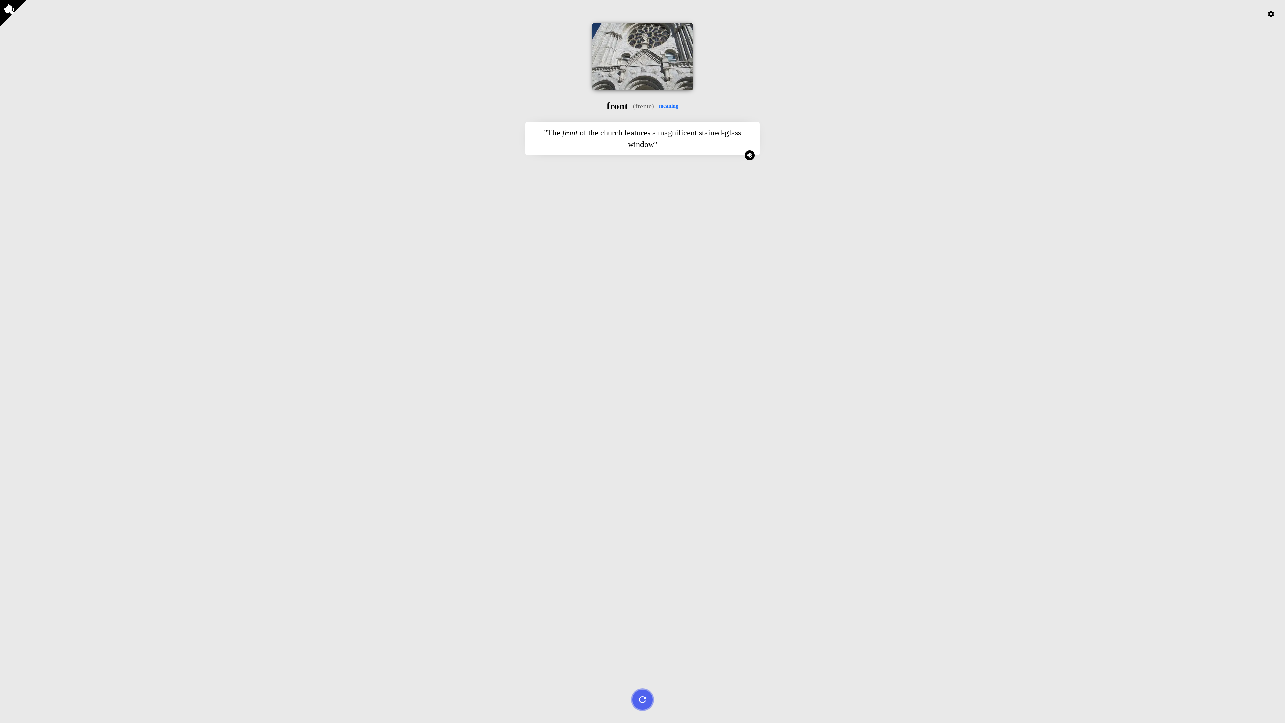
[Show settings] (1271, 14)
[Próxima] (642, 700)
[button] (668, 106)
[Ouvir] (750, 155)
